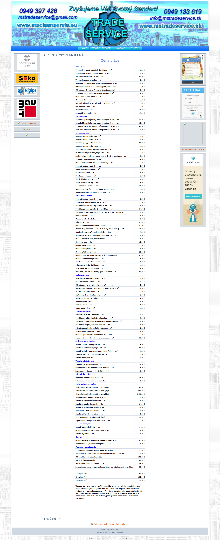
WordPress (95, 538)
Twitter (111, 529)
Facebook (104, 529)
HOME (84, 48)
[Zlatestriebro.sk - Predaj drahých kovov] (110, 524)
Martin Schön (131, 538)
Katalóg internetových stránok (193, 149)
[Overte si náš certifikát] (27, 70)
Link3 (117, 529)
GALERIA (134, 48)
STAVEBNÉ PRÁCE (101, 48)
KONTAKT (120, 48)
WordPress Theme (107, 538)
